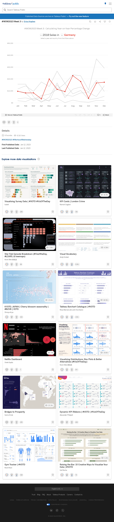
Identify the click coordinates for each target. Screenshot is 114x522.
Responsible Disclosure (68, 500)
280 (21, 212)
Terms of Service (22, 500)
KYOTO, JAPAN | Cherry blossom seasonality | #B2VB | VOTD (27, 307)
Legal (12, 500)
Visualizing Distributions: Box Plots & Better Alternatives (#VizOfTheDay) (81, 360)
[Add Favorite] (95, 21)
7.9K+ (51, 247)
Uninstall (83, 500)
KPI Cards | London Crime (72, 201)
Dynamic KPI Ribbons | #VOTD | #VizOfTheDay (82, 412)
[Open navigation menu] (110, 3)
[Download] (104, 21)
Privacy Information (39, 500)
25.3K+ (50, 405)
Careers (70, 495)
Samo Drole (9, 415)
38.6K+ (106, 405)
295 (21, 422)
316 (76, 212)
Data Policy (52, 500)
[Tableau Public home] (10, 3)
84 (21, 264)
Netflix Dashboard (13, 359)
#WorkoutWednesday (22, 140)
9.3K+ (77, 264)
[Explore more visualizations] (105, 4)
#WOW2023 (7, 140)
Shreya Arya (9, 312)
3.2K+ (106, 458)
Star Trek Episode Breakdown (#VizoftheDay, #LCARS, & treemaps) (26, 255)
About (49, 495)
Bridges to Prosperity (15, 412)
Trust (33, 495)
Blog (38, 495)
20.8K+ (50, 458)
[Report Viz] (109, 21)
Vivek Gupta (9, 362)
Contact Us (78, 495)
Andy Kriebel (64, 257)
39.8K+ (106, 353)
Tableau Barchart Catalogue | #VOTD (77, 306)
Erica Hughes (29, 21)
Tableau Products (59, 495)
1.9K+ (77, 317)
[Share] (100, 21)
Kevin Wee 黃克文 (11, 260)
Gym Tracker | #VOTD (15, 464)
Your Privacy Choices (59, 504)
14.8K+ (51, 195)
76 (76, 475)
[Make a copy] (90, 21)
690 (76, 422)
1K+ (76, 369)
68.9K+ (106, 300)
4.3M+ (106, 247)
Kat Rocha (63, 470)
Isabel (7, 205)
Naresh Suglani (65, 205)
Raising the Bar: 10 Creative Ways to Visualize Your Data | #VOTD (84, 465)
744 (52, 353)
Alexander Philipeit (66, 415)
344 (21, 475)
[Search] (4, 9)
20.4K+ (50, 300)
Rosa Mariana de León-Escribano (71, 310)
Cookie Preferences (96, 500)
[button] (51, 510)
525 (21, 317)
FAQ (43, 495)
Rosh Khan (8, 468)
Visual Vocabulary (68, 254)
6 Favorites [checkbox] (8, 135)
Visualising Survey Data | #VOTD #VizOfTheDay (27, 201)
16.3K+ (106, 195)
